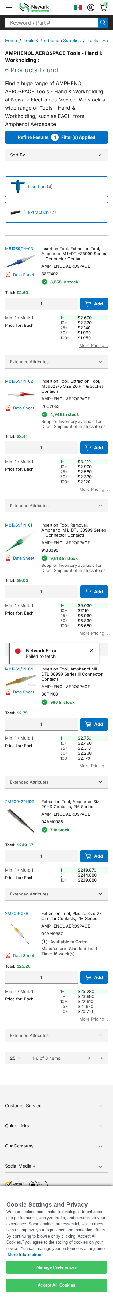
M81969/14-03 (19, 248)
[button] (9, 7)
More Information (24, 1254)
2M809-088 (16, 913)
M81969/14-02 (19, 381)
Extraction (38, 212)
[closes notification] (91, 650)
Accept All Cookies (56, 1285)
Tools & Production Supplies (52, 40)
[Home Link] (44, 7)
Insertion (37, 186)
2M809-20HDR (19, 801)
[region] (56, 1241)
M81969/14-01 (18, 525)
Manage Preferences (56, 1267)
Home (11, 40)
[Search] (103, 23)
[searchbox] (51, 23)
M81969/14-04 (19, 668)
